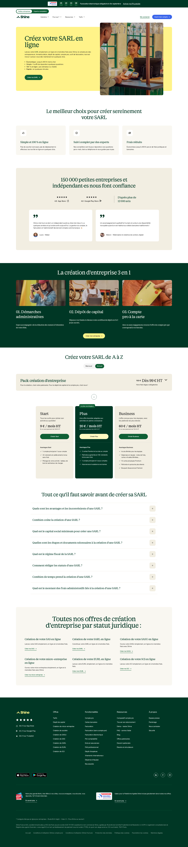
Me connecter (145, 17)
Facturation (89, 726)
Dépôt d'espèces (91, 751)
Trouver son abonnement (126, 722)
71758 (86, 827)
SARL (36, 52)
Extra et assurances (92, 743)
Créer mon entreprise (94, 336)
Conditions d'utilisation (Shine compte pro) (48, 833)
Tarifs (81, 17)
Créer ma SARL (33, 77)
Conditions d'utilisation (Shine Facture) (79, 833)
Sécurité (152, 730)
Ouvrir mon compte (162, 17)
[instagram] (170, 775)
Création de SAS (59, 739)
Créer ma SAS (31, 649)
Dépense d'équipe (92, 760)
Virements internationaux (94, 756)
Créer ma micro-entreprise (35, 675)
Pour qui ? (56, 17)
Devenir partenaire (123, 743)
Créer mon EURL (79, 671)
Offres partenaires (123, 739)
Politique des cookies (122, 833)
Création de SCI (59, 751)
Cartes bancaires (91, 722)
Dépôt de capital (59, 722)
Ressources (69, 17)
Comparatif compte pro (125, 718)
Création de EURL (59, 747)
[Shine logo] (23, 712)
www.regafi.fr (41, 827)
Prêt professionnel (92, 747)
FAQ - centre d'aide (124, 730)
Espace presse (154, 718)
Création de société (60, 730)
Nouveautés (89, 764)
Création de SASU (59, 735)
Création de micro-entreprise (63, 726)
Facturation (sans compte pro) (96, 730)
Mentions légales (157, 833)
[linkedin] (156, 775)
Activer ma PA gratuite (131, 4)
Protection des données (103, 833)
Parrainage (153, 722)
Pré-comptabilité (91, 739)
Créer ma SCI (125, 668)
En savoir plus (31, 800)
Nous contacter (154, 726)
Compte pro (89, 718)
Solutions (44, 17)
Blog (118, 735)
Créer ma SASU (126, 651)
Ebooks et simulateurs (125, 747)
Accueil (28, 833)
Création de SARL (59, 743)
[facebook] (163, 775)
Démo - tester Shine (124, 726)
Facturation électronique (94, 735)
